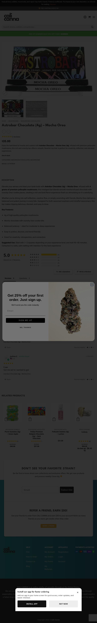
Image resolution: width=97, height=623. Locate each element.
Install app (31, 604)
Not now (63, 604)
